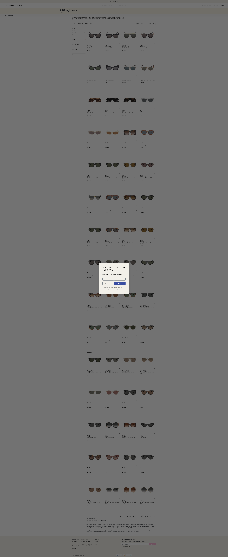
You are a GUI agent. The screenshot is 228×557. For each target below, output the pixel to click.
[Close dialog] (127, 264)
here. (121, 287)
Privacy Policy (114, 290)
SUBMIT (120, 283)
